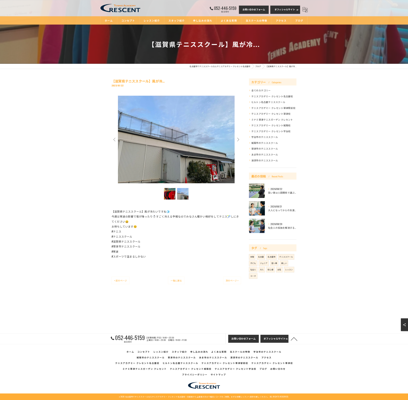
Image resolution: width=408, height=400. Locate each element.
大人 (262, 269)
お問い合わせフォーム (254, 9)
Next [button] (238, 139)
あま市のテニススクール (264, 154)
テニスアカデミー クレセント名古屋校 (272, 96)
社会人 (253, 269)
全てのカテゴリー (261, 90)
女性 (279, 269)
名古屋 (261, 256)
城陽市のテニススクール (264, 142)
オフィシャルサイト (285, 9)
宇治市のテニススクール (264, 137)
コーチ (253, 275)
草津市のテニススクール (264, 148)
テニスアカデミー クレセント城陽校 (271, 125)
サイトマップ (218, 374)
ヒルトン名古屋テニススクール (268, 102)
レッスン (289, 269)
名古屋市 (271, 256)
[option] (176, 139)
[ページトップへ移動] (294, 339)
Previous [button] (115, 139)
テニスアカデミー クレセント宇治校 (271, 131)
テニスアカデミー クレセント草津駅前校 (273, 108)
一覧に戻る (176, 280)
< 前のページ (120, 280)
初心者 (270, 269)
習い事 (274, 263)
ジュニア (264, 263)
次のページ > (232, 280)
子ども (253, 263)
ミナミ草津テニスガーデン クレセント (272, 119)
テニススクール (286, 256)
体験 (252, 256)
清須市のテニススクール (264, 160)
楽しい (284, 263)
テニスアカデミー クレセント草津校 (271, 113)
